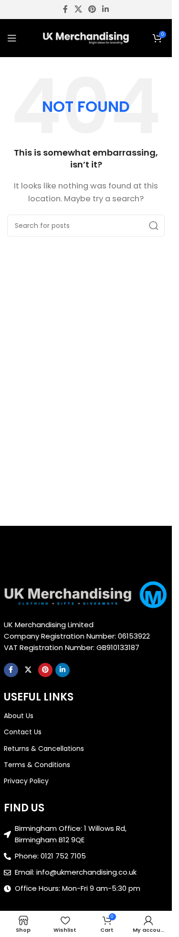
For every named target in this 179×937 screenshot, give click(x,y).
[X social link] (78, 9)
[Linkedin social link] (105, 9)
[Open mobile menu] (11, 38)
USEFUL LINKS (39, 697)
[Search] (154, 226)
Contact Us (23, 732)
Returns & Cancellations (44, 748)
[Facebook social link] (65, 9)
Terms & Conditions (37, 764)
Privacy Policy (26, 781)
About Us (18, 715)
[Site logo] (86, 37)
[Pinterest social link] (92, 9)
